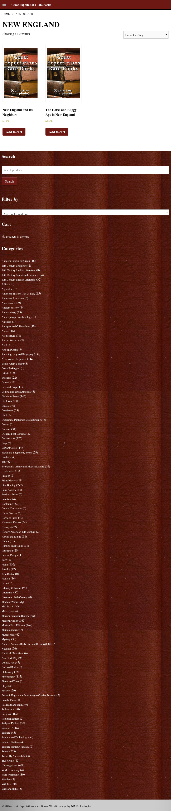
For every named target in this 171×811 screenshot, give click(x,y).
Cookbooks (7, 410)
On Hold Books (10, 667)
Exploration (8, 471)
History (6, 527)
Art (3, 345)
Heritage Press (9, 518)
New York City (10, 658)
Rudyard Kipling (10, 723)
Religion (6, 714)
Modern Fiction (10, 620)
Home (6, 13)
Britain (5, 373)
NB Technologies (81, 806)
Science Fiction (10, 742)
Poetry (5, 690)
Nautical (6, 648)
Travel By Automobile (13, 756)
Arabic (5, 331)
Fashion (6, 475)
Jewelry (6, 569)
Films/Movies (9, 480)
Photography (8, 676)
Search (9, 181)
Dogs (4, 443)
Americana (8, 303)
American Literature (13, 298)
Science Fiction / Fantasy (15, 746)
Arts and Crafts (10, 349)
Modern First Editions (13, 625)
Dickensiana (8, 438)
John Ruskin (8, 574)
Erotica (6, 457)
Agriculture (8, 289)
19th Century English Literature (18, 279)
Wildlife (6, 784)
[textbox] (85, 214)
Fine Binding (8, 485)
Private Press (9, 700)
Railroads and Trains (13, 704)
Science (6, 732)
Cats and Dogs (9, 387)
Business (6, 377)
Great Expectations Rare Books (31, 5)
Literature (7, 592)
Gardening (7, 504)
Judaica (6, 578)
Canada (6, 382)
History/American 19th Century (18, 532)
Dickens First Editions (14, 434)
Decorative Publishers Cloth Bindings (22, 420)
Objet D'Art (8, 662)
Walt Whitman (10, 774)
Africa (5, 284)
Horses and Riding (11, 536)
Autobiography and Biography (17, 354)
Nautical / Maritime (12, 653)
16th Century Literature (14, 265)
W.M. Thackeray (10, 770)
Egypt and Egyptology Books (17, 452)
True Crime (8, 760)
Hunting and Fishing (12, 546)
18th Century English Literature (18, 270)
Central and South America (16, 391)
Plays (5, 686)
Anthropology (9, 312)
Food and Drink (10, 494)
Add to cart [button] (14, 131)
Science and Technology (15, 737)
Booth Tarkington (11, 368)
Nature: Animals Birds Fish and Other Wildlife (27, 644)
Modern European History (15, 616)
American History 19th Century (18, 293)
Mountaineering (10, 630)
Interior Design (10, 555)
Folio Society (9, 490)
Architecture (8, 335)
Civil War (7, 401)
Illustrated (7, 550)
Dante (5, 415)
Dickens (6, 429)
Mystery (6, 639)
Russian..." (7, 728)
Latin (5, 583)
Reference (7, 709)
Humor (5, 541)
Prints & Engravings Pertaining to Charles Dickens (29, 695)
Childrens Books (10, 396)
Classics (6, 406)
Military (6, 611)
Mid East (6, 606)
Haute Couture (9, 513)
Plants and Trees (10, 681)
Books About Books (12, 363)
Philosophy (7, 672)
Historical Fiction (11, 522)
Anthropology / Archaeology (17, 317)
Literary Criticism (11, 588)
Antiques (6, 322)
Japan (5, 564)
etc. (4, 461)
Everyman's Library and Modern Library (23, 466)
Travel (5, 751)
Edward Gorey (9, 448)
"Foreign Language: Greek (16, 261)
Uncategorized (9, 765)
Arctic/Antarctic (11, 340)
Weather (6, 779)
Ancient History (10, 307)
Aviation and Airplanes (14, 359)
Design (5, 424)
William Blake (10, 789)
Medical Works (10, 602)
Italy (4, 560)
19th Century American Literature (20, 275)
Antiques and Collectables (16, 326)
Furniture (6, 499)
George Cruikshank (12, 508)
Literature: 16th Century (15, 597)
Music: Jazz (8, 634)
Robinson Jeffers (10, 718)
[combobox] (85, 212)
